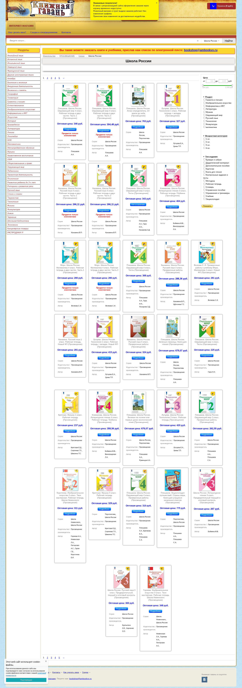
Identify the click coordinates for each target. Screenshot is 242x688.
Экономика (12, 225)
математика (211, 127)
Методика (210, 181)
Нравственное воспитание (20, 155)
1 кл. (207, 139)
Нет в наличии (138, 204)
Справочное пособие (215, 190)
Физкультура (13, 209)
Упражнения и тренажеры (217, 193)
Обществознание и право (19, 163)
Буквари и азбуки (213, 160)
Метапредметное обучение (20, 148)
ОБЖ (9, 159)
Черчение (11, 217)
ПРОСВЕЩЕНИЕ (67, 56)
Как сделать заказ (71, 672)
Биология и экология (17, 82)
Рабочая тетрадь (213, 184)
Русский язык (13, 190)
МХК (9, 140)
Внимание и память (16, 90)
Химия (10, 213)
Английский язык (15, 55)
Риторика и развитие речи (20, 186)
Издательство (49, 56)
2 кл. (207, 142)
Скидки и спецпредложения (43, 32)
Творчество (13, 198)
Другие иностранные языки (20, 75)
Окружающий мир (15, 167)
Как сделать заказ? (17, 32)
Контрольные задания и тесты (215, 176)
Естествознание (15, 105)
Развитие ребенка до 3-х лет (21, 182)
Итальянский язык (16, 63)
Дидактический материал (217, 163)
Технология (12, 201)
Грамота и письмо (16, 102)
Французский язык (16, 71)
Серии (81, 56)
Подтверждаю (26, 680)
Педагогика (12, 171)
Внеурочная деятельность (20, 86)
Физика (10, 205)
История (11, 121)
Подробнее (70, 129)
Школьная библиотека (18, 221)
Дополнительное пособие (217, 166)
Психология (12, 179)
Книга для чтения (213, 172)
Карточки (209, 169)
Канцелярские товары (17, 228)
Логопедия (12, 136)
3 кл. (207, 145)
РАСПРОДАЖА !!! (15, 232)
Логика (10, 132)
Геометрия (12, 98)
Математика (13, 144)
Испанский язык (14, 59)
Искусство (12, 117)
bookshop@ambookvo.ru (200, 50)
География (12, 94)
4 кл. (207, 148)
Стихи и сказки (14, 194)
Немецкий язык (14, 67)
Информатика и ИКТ (17, 113)
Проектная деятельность (20, 175)
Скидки (85, 672)
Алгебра (11, 78)
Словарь (209, 187)
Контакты (66, 32)
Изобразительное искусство (21, 109)
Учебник (209, 196)
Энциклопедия (212, 199)
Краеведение (13, 125)
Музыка (11, 152)
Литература (13, 128)
